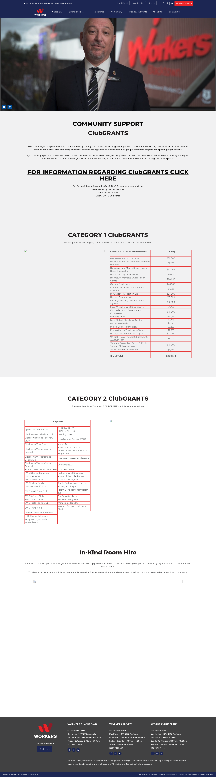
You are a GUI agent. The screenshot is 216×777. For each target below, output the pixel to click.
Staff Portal (122, 3)
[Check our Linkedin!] (172, 3)
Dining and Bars (76, 12)
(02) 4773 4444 (158, 748)
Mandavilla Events (138, 12)
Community (116, 12)
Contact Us (174, 12)
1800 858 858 (207, 774)
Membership (138, 3)
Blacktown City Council (104, 189)
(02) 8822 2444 (116, 748)
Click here (45, 749)
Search (152, 3)
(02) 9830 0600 (75, 744)
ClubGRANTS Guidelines (108, 195)
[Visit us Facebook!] (163, 3)
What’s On (57, 12)
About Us (157, 12)
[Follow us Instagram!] (167, 3)
